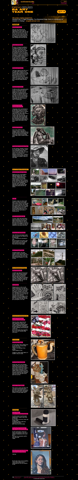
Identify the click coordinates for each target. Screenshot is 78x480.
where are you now (47, 477)
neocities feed (52, 477)
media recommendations (41, 477)
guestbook (25, 477)
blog (27, 477)
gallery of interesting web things (33, 477)
